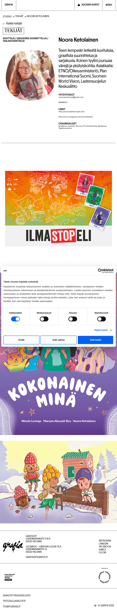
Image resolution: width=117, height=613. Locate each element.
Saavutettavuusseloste (17, 595)
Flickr (102, 552)
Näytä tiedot (101, 330)
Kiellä (21, 340)
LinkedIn (103, 544)
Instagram (105, 541)
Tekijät (19, 16)
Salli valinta (58, 340)
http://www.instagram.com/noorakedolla (75, 117)
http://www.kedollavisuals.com (71, 112)
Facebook (105, 547)
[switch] (44, 319)
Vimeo (102, 550)
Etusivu (7, 16)
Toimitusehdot (12, 607)
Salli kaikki (95, 340)
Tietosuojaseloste (14, 601)
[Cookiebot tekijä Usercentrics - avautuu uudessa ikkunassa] (100, 271)
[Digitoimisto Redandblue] (104, 577)
